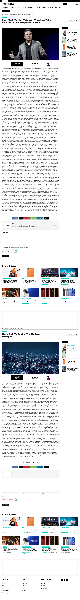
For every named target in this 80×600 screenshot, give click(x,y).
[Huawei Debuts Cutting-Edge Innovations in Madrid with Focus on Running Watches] (50, 272)
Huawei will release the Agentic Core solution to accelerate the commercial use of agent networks (68, 281)
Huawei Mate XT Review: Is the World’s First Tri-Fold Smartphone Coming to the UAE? (49, 301)
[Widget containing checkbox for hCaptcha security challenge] (10, 251)
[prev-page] (2, 308)
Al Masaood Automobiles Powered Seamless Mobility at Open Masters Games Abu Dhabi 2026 (72, 55)
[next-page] (4, 308)
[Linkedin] (74, 20)
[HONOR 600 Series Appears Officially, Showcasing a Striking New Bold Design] (64, 47)
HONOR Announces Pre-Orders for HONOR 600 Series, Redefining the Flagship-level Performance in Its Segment (27, 0)
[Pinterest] (69, 20)
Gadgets (5, 298)
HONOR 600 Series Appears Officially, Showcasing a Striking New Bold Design (71, 48)
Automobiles (69, 52)
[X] (67, 20)
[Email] (77, 20)
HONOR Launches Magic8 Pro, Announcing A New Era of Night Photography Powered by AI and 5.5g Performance (29, 302)
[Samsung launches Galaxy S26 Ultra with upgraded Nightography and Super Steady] (11, 292)
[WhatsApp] (72, 20)
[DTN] (3, 26)
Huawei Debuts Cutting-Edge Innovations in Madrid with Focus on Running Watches (49, 281)
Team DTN (4, 303)
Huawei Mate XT (44, 303)
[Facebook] (64, 20)
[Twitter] (62, 580)
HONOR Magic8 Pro (45, 284)
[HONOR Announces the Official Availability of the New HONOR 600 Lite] (64, 40)
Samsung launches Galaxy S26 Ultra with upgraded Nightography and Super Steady (11, 301)
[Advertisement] (70, 75)
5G (67, 45)
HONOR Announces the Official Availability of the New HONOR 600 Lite (72, 41)
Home (3, 14)
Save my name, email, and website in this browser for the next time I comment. (16, 247)
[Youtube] (65, 580)
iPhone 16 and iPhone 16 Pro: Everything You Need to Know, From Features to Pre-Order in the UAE (69, 301)
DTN (6, 25)
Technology (7, 14)
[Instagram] (67, 580)
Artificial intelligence (7, 278)
